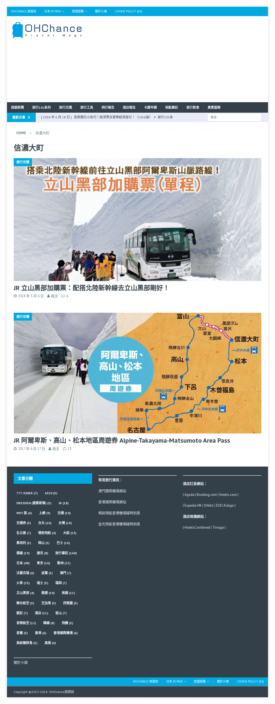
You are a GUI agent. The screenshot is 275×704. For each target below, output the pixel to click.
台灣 (65, 523)
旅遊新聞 (17, 107)
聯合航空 (25, 603)
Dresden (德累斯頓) (33, 503)
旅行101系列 (41, 107)
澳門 (65, 573)
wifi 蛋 (24, 513)
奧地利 (23, 543)
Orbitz (208, 505)
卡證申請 (150, 107)
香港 (40, 633)
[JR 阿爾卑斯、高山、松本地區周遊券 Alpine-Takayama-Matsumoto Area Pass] (138, 373)
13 (69, 448)
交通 (64, 513)
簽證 (48, 593)
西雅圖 (70, 603)
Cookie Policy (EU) (128, 11)
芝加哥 (48, 603)
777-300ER (27, 493)
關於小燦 (101, 11)
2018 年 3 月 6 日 (31, 296)
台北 (44, 523)
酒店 (41, 613)
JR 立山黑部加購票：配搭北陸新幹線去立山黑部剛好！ (91, 288)
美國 (68, 593)
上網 (44, 513)
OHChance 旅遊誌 (23, 11)
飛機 (67, 623)
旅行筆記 (66, 553)
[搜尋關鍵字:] (234, 117)
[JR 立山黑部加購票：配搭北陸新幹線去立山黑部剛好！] (138, 219)
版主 (54, 296)
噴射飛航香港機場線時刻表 (119, 513)
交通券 (23, 523)
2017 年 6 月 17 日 (31, 448)
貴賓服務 (214, 107)
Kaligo (229, 505)
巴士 (63, 543)
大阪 (69, 533)
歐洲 (63, 563)
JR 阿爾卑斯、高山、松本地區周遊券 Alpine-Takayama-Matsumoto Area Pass (122, 440)
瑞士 (42, 583)
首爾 (22, 633)
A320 (51, 493)
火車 (23, 583)
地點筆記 (171, 107)
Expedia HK (193, 505)
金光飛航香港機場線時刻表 (119, 524)
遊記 (22, 613)
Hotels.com (228, 494)
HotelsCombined (197, 527)
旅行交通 (65, 107)
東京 (43, 563)
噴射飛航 (47, 533)
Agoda (189, 494)
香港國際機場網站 (112, 502)
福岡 (61, 583)
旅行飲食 (192, 107)
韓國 (49, 623)
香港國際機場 (65, 633)
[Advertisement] (179, 59)
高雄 (50, 643)
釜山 (61, 613)
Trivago (218, 527)
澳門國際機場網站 (112, 491)
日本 (23, 563)
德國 (23, 553)
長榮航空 (26, 623)
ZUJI (218, 505)
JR (63, 503)
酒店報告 (129, 107)
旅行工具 (86, 107)
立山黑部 (25, 593)
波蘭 (47, 573)
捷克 (42, 553)
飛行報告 (108, 107)
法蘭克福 (25, 573)
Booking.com (207, 494)
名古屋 (23, 533)
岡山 (43, 543)
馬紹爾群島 (26, 643)
